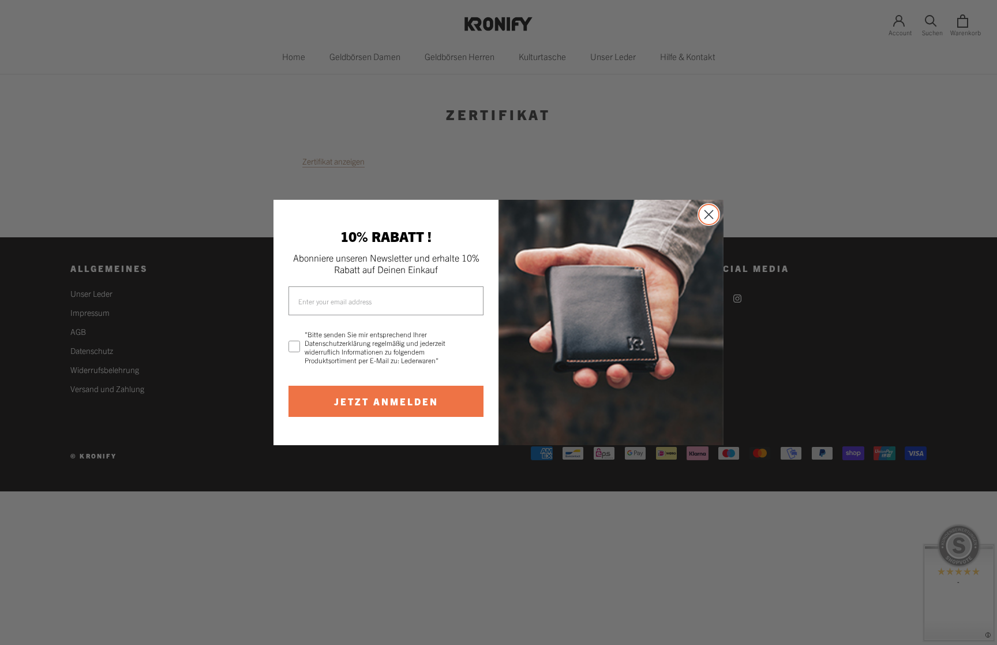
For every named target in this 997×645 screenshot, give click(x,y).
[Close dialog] (709, 214)
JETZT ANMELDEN (386, 401)
